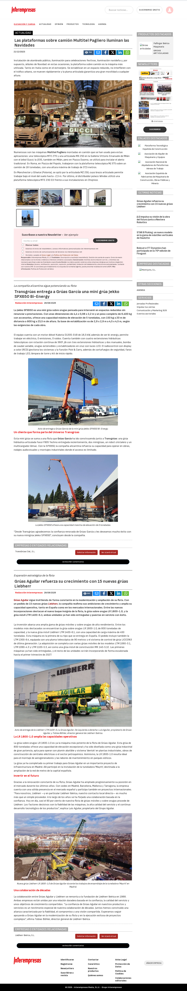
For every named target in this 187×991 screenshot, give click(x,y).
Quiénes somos (95, 975)
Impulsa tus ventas (146, 307)
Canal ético (94, 964)
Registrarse (66, 964)
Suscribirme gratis (105, 240)
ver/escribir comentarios (73, 562)
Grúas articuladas (161, 51)
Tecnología (88, 24)
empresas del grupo (99, 262)
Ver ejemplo (71, 235)
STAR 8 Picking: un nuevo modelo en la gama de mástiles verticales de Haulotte (155, 235)
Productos (73, 24)
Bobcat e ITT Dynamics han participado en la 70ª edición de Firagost (153, 251)
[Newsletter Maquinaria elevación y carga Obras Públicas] (155, 94)
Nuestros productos (93, 969)
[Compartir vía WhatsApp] (127, 52)
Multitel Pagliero (56, 152)
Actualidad (45, 24)
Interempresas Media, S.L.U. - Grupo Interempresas (98, 987)
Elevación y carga (24, 24)
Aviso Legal (46, 255)
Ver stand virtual (108, 552)
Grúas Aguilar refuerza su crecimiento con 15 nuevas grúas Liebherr (155, 204)
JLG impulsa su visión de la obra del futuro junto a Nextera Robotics (153, 219)
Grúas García (65, 438)
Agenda (102, 24)
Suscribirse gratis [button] (149, 10)
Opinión (59, 24)
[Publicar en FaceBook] (105, 52)
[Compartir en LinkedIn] (119, 52)
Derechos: (30, 264)
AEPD (110, 267)
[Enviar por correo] (97, 52)
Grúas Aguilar (21, 600)
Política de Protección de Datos (66, 255)
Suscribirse (155, 129)
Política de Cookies (120, 972)
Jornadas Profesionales (148, 303)
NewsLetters (67, 968)
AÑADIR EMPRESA (153, 963)
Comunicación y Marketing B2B (152, 310)
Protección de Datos (122, 965)
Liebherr (53, 603)
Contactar (93, 959)
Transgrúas (110, 438)
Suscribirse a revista (67, 974)
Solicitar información (86, 552)
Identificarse (67, 959)
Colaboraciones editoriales (123, 979)
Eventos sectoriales (146, 313)
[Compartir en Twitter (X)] (112, 52)
